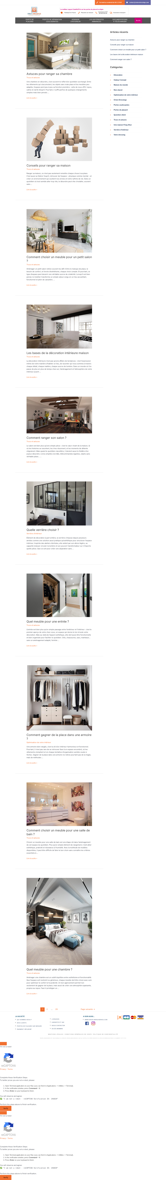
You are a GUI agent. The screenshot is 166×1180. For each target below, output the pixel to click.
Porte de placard (30, 20)
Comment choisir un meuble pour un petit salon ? (128, 50)
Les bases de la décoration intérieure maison (58, 353)
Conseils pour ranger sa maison (48, 165)
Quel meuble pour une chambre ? (49, 969)
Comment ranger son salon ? (46, 437)
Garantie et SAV (58, 1022)
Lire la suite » (32, 98)
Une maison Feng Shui (123, 125)
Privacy (3, 1069)
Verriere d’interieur (76, 20)
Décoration (118, 75)
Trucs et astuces (33, 77)
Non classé (118, 90)
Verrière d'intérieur (34, 533)
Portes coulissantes (121, 105)
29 (56, 1009)
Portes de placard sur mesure (29, 1026)
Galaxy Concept (120, 80)
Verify (5, 1108)
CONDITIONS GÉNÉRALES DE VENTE (78, 1034)
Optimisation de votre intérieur (39, 742)
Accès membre (57, 1028)
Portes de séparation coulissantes (52, 20)
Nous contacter (58, 1025)
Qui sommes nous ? (24, 1019)
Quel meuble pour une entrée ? (48, 621)
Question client (120, 115)
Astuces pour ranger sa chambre (49, 74)
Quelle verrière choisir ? (43, 530)
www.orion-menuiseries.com (96, 1019)
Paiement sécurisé (24, 1029)
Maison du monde (121, 85)
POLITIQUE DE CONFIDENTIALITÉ (105, 1034)
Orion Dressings (120, 100)
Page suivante (88, 1009)
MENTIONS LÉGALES (55, 1034)
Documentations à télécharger (119, 20)
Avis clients (21, 1022)
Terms (10, 1069)
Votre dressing (119, 135)
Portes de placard (121, 110)
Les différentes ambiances (96, 20)
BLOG (138, 20)
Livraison (55, 1019)
